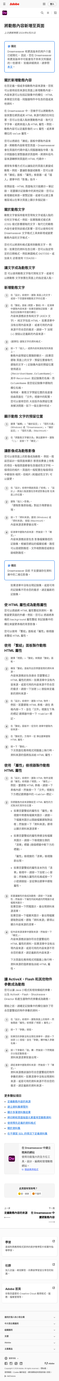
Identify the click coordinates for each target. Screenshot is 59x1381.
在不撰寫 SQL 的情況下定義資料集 (27, 1133)
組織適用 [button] (9, 1330)
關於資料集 (13, 1128)
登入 (52, 4)
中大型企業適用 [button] (12, 1323)
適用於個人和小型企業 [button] (15, 1317)
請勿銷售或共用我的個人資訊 (39, 1372)
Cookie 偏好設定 (19, 1372)
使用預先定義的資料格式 (21, 1122)
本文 (10, 66)
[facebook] (6, 1363)
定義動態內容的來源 (19, 1101)
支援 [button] (7, 1336)
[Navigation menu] (4, 4)
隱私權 (43, 1368)
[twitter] (16, 1363)
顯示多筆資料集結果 (19, 1112)
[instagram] (11, 1363)
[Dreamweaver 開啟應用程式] (55, 12)
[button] (44, 4)
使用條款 (8, 1372)
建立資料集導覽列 (17, 1106)
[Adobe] (14, 4)
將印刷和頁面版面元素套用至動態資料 (29, 1117)
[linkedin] (21, 1363)
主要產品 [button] (9, 1349)
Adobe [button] (8, 1342)
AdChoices (11, 1376)
